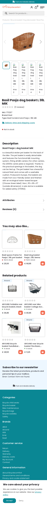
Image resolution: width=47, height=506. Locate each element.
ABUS (5, 427)
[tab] (23, 201)
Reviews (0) (9, 209)
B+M (4, 435)
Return (5, 448)
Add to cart (20, 263)
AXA (4, 432)
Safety (5, 416)
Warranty (7, 454)
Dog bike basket (29, 20)
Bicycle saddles (10, 413)
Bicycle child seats (11, 402)
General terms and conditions (16, 475)
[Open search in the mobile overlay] (23, 13)
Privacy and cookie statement (16, 478)
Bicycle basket (16, 20)
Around (6, 429)
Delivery (6, 451)
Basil (5, 438)
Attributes (9, 200)
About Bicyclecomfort (12, 473)
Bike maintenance (11, 408)
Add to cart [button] (20, 313)
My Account (8, 459)
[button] (39, 26)
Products (6, 20)
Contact (6, 462)
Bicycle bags (8, 411)
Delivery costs (9, 457)
